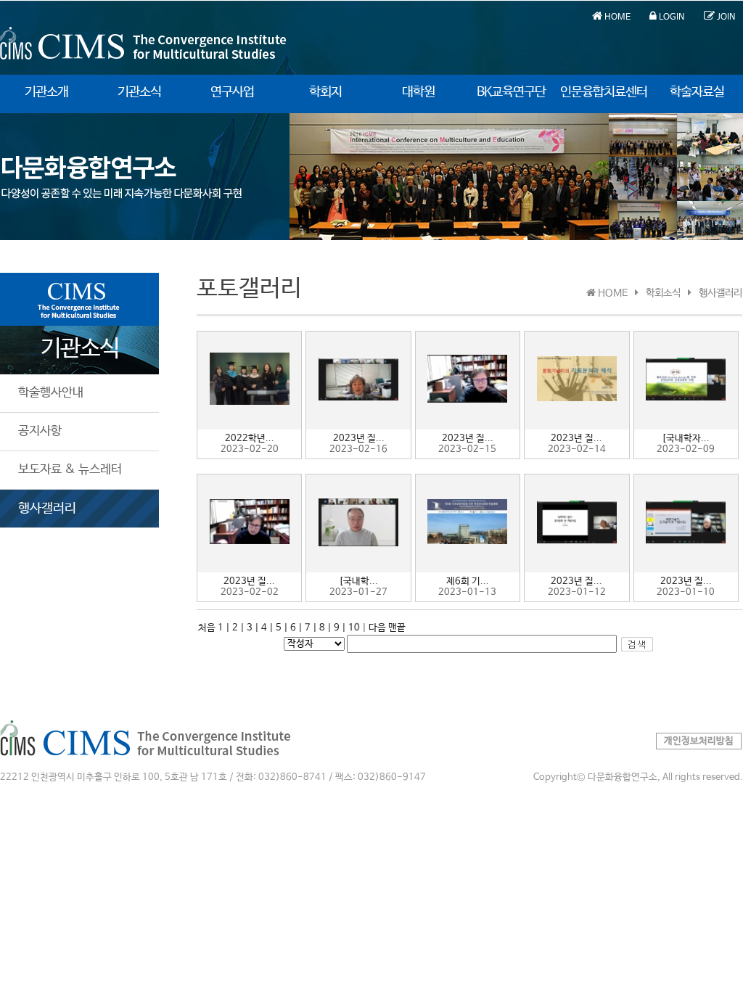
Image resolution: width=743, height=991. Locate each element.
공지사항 (40, 431)
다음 (377, 627)
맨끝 (397, 627)
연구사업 (232, 92)
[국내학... (358, 581)
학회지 (325, 92)
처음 (206, 627)
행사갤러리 (47, 508)
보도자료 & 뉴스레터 (70, 470)
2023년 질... (359, 438)
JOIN (725, 17)
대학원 (418, 92)
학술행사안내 (50, 393)
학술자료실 (697, 92)
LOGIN (671, 17)
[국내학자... (686, 438)
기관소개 (46, 92)
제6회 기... (467, 581)
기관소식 (139, 92)
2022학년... (249, 438)
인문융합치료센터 (603, 92)
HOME (616, 17)
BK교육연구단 (511, 92)
